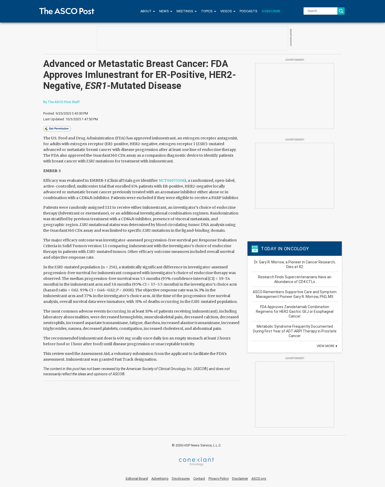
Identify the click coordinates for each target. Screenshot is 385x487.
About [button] (146, 11)
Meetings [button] (185, 11)
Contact (199, 478)
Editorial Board (137, 478)
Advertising (159, 478)
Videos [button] (226, 11)
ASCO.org (258, 478)
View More (326, 346)
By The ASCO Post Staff (61, 102)
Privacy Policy (218, 478)
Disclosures (181, 478)
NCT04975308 (171, 180)
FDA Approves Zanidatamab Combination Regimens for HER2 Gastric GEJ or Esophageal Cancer (294, 311)
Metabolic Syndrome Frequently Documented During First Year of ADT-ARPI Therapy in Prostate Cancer (295, 331)
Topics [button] (207, 11)
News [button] (164, 11)
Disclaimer (240, 478)
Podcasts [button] (248, 11)
